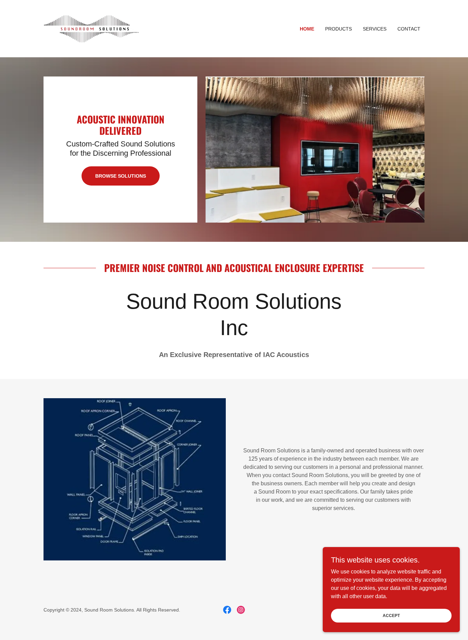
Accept (391, 615)
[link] (91, 28)
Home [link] (307, 29)
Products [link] (338, 29)
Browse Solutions (120, 176)
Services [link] (374, 29)
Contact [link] (408, 29)
